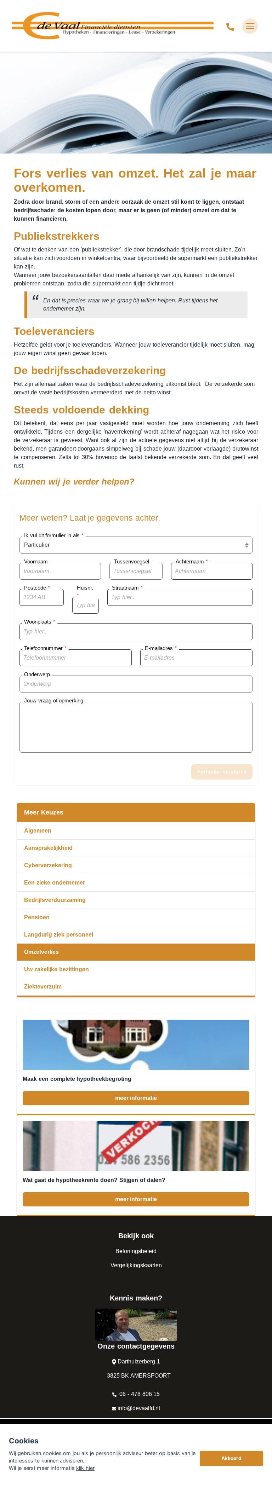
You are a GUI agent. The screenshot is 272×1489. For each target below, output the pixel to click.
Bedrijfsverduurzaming (55, 900)
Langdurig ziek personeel (58, 935)
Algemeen (37, 831)
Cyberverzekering (48, 865)
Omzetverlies (41, 952)
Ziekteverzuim (43, 987)
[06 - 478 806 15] (230, 26)
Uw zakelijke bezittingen (56, 969)
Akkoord (231, 1458)
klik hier (85, 1468)
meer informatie (136, 1098)
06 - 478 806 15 (139, 1394)
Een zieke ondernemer (54, 883)
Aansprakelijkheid (48, 848)
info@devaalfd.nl (139, 1408)
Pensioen (37, 917)
